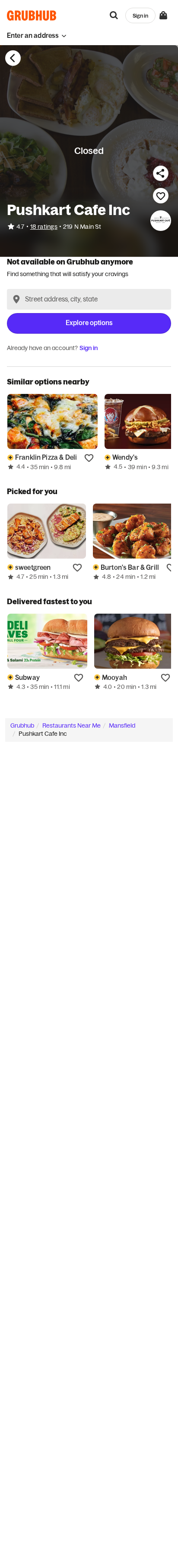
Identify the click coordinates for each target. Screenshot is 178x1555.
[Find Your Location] (16, 299)
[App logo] (32, 15)
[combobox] (89, 299)
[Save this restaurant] (160, 195)
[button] (37, 35)
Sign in (88, 348)
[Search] (114, 15)
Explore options (89, 323)
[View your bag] (163, 15)
